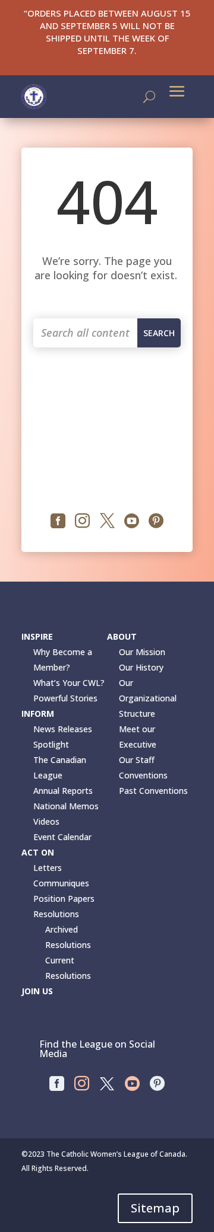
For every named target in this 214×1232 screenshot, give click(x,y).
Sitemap (155, 1208)
